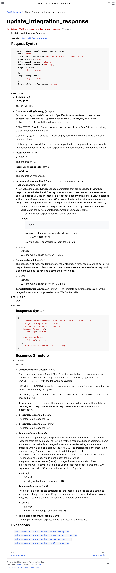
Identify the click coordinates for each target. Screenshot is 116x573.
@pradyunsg (30, 565)
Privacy (10, 567)
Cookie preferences (32, 567)
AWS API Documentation (35, 38)
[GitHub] (108, 564)
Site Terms (18, 567)
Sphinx (18, 565)
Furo (39, 565)
